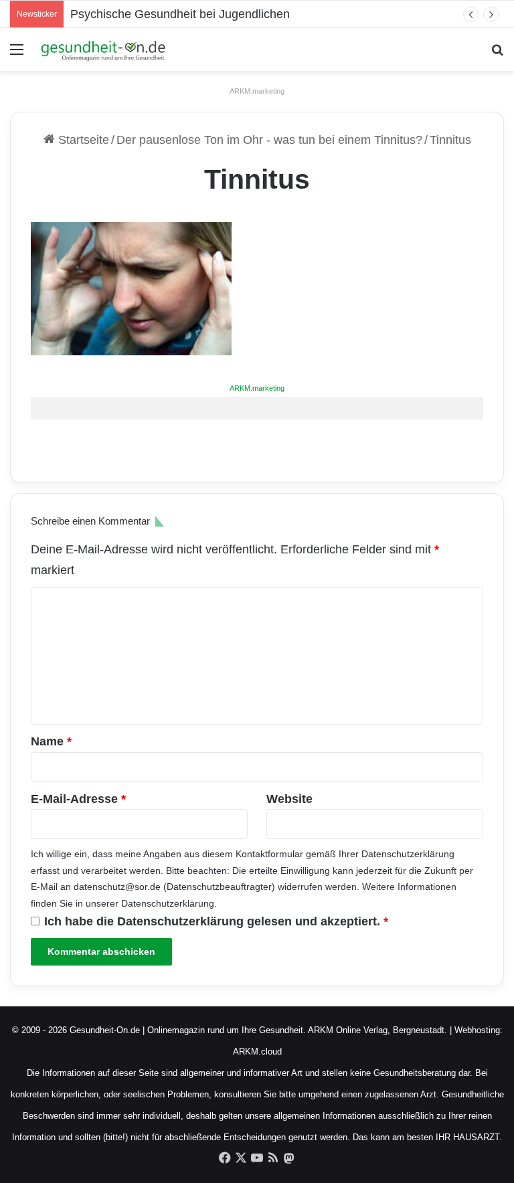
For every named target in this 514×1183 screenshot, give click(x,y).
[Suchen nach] (497, 54)
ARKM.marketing (257, 91)
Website (289, 799)
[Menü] (16, 54)
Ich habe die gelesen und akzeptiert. (216, 921)
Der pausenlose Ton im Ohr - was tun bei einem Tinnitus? (269, 140)
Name (51, 741)
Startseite (82, 140)
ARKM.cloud (257, 1051)
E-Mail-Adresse (78, 799)
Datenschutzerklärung (407, 853)
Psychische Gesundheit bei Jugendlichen (180, 14)
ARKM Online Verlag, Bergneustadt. (377, 1030)
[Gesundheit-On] (104, 49)
